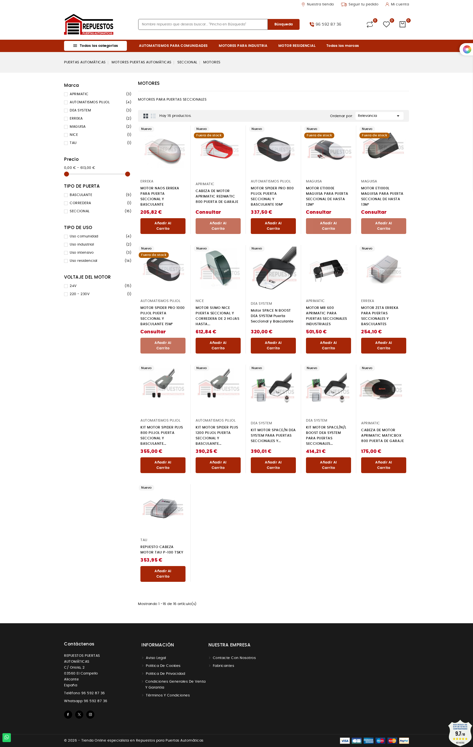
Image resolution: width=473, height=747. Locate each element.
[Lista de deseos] (386, 24)
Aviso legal (156, 658)
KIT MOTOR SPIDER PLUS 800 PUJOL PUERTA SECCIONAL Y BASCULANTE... (161, 435)
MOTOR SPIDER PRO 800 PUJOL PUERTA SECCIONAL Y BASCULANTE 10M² (272, 196)
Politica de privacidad (165, 674)
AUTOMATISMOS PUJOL (100, 102)
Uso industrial (100, 244)
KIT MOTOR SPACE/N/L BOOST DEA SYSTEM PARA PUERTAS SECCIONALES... (326, 435)
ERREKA (100, 118)
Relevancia (379, 116)
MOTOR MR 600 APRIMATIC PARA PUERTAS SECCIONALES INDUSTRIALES (326, 316)
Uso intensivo (100, 252)
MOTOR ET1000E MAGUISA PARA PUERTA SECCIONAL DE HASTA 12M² (327, 196)
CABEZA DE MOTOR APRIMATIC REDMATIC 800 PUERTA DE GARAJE (217, 196)
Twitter (79, 715)
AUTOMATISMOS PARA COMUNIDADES (173, 46)
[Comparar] (369, 24)
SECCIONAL (100, 211)
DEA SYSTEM (100, 110)
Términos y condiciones (168, 695)
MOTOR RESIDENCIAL (297, 46)
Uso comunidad (100, 236)
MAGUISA (100, 126)
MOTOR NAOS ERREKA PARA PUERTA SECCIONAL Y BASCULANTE (159, 196)
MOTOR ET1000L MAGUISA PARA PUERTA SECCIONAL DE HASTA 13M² (382, 196)
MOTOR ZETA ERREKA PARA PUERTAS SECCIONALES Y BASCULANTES (380, 316)
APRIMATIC (100, 94)
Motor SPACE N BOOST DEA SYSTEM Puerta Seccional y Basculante (272, 316)
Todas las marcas (342, 46)
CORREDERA (100, 203)
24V (100, 286)
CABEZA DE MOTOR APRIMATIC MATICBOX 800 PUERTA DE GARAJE (382, 435)
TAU (100, 143)
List (153, 115)
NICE (100, 135)
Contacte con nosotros (234, 658)
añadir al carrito (162, 226)
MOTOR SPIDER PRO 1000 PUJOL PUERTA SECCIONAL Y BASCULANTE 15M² (162, 316)
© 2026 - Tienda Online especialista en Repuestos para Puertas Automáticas (133, 740)
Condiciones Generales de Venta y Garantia (175, 684)
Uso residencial (100, 261)
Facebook (68, 715)
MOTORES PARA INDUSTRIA (243, 46)
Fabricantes (223, 666)
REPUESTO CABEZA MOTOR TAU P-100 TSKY (161, 549)
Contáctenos (79, 644)
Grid (145, 115)
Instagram (90, 715)
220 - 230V (100, 294)
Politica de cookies (163, 666)
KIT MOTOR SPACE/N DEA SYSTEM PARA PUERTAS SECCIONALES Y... (273, 435)
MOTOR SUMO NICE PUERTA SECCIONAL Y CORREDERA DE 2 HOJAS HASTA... (217, 316)
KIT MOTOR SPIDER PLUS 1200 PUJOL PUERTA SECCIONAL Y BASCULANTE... (217, 435)
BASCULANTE (100, 195)
